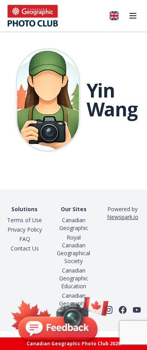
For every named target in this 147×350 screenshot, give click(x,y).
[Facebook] (123, 309)
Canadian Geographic (73, 224)
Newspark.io (122, 217)
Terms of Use (24, 220)
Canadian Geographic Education (73, 278)
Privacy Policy (24, 229)
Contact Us (25, 248)
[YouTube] (137, 309)
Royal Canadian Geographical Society (73, 249)
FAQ (24, 239)
